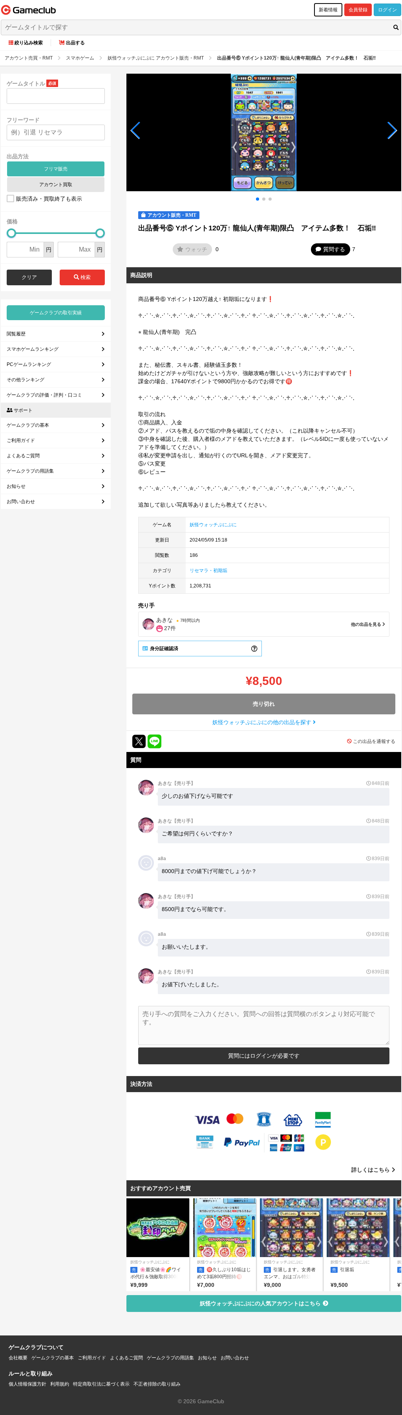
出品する (75, 42)
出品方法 (18, 156)
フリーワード (23, 120)
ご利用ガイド (21, 440)
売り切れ (264, 704)
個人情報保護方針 (27, 1384)
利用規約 (59, 1384)
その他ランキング (25, 379)
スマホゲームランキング (32, 349)
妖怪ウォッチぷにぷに (213, 524)
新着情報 (328, 10)
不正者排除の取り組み (157, 1384)
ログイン (387, 10)
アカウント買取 (55, 184)
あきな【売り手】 (177, 783)
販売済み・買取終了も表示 (49, 199)
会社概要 (18, 1358)
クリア (29, 277)
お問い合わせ (21, 501)
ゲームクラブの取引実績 (56, 312)
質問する (334, 249)
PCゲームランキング (29, 364)
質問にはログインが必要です (264, 1056)
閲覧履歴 (16, 334)
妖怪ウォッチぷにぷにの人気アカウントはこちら (260, 1303)
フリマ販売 (56, 169)
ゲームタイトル (26, 83)
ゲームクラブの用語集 (30, 471)
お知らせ (16, 486)
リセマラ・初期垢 (208, 570)
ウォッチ (196, 249)
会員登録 (358, 10)
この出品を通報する (374, 741)
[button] (135, 130)
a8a (162, 858)
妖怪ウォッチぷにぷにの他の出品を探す (262, 722)
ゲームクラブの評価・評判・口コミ (44, 395)
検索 (85, 277)
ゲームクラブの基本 (28, 425)
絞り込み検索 (29, 42)
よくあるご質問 (23, 455)
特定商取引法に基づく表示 (101, 1384)
